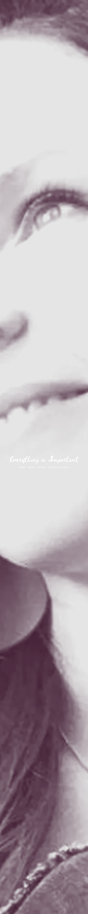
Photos (41, 467)
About (31, 467)
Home (22, 467)
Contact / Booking (58, 467)
